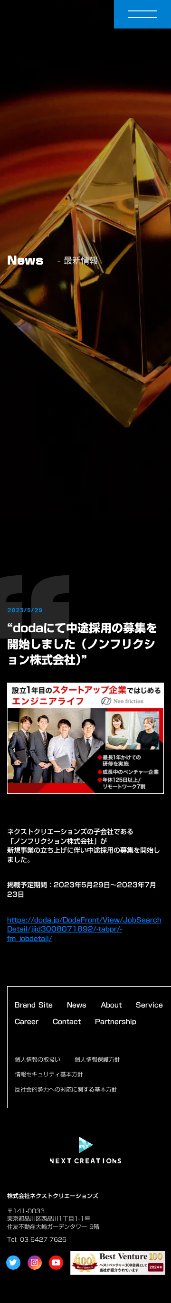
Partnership (115, 1022)
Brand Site (34, 1005)
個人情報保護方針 (97, 1060)
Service (149, 1005)
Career (26, 1022)
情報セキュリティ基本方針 (49, 1074)
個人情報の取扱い (37, 1060)
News (76, 1005)
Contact (67, 1022)
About (111, 1005)
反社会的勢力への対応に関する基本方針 (66, 1089)
